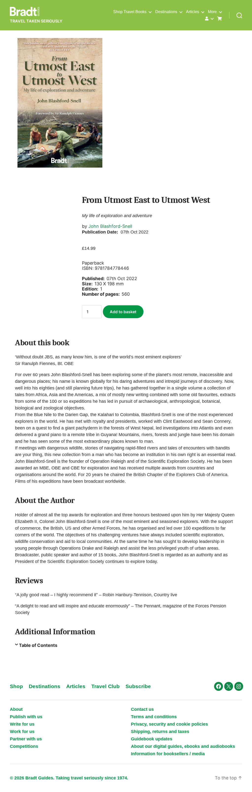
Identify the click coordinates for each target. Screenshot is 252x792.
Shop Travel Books (129, 12)
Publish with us (26, 716)
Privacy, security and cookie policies (169, 724)
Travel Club (105, 686)
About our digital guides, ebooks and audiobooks (183, 746)
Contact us (142, 709)
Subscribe (138, 686)
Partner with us (26, 738)
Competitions (24, 746)
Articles (192, 12)
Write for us (22, 724)
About (16, 709)
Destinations (166, 12)
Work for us (22, 731)
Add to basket (123, 311)
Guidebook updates (151, 738)
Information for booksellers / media (168, 753)
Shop (16, 686)
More (212, 12)
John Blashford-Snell (110, 226)
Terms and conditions (154, 716)
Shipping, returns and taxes (160, 731)
